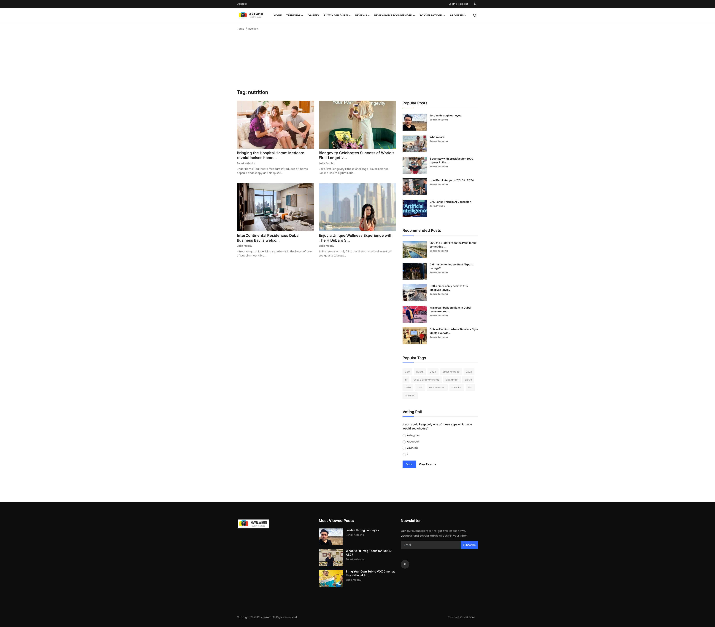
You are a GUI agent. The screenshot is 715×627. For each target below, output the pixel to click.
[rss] (405, 564)
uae (407, 371)
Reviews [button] (361, 15)
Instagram (413, 435)
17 (406, 379)
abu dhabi (452, 379)
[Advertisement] (357, 61)
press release (451, 371)
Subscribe (469, 545)
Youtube (412, 448)
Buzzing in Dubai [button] (336, 15)
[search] (474, 15)
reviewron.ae (437, 387)
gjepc (468, 379)
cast (420, 387)
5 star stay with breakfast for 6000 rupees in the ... (451, 160)
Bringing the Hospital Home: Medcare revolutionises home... (270, 155)
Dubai (419, 371)
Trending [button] (293, 15)
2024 (433, 371)
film (470, 387)
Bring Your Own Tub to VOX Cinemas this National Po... (370, 573)
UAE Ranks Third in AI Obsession (450, 201)
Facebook (413, 441)
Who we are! (437, 137)
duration (410, 395)
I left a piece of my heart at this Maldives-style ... (449, 287)
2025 (469, 371)
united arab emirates (426, 379)
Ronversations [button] (431, 15)
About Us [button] (457, 15)
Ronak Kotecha (246, 163)
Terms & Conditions (461, 617)
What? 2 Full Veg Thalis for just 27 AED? (369, 552)
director (457, 387)
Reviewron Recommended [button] (393, 15)
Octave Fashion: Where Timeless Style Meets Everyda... (454, 331)
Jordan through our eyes (445, 115)
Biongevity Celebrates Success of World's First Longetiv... (356, 155)
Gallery (313, 15)
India (408, 387)
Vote (409, 464)
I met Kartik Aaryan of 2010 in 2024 (452, 180)
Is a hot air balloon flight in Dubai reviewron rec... (450, 309)
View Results (427, 464)
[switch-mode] (475, 4)
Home (278, 15)
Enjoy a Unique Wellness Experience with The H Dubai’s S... (356, 238)
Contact (242, 4)
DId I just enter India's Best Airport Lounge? (451, 266)
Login (452, 4)
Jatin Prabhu (326, 163)
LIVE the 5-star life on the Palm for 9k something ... (453, 244)
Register (463, 4)
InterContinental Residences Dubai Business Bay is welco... (268, 238)
